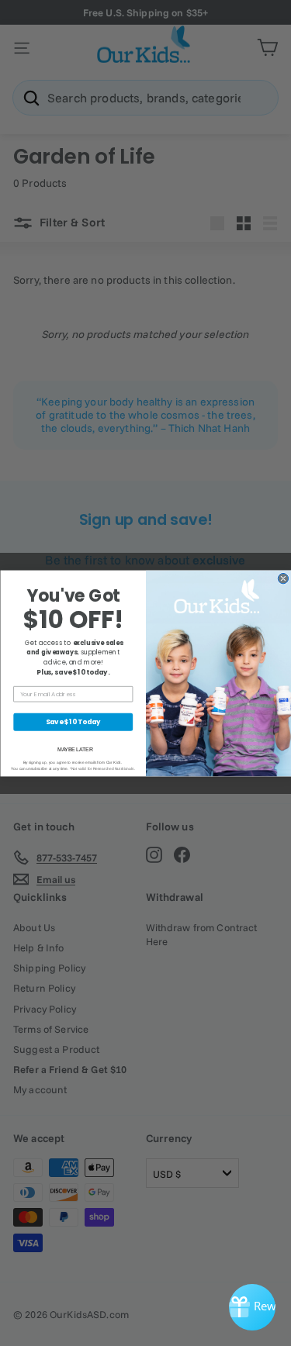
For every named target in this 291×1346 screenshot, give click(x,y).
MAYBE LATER (74, 749)
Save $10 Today (72, 721)
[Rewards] (252, 1307)
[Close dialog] (283, 578)
